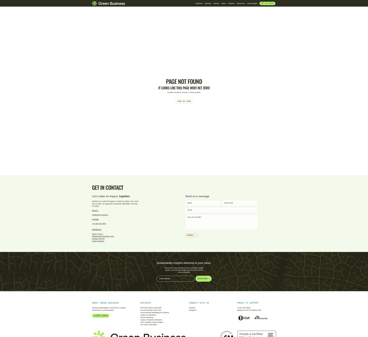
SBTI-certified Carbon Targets (151, 322)
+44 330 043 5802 (99, 224)
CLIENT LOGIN (101, 316)
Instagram (192, 310)
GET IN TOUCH (267, 3)
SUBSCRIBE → (203, 279)
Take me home (184, 101)
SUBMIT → (191, 235)
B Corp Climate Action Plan (150, 310)
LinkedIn (192, 308)
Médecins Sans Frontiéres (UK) (249, 310)
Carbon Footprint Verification (151, 320)
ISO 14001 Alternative (148, 325)
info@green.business (100, 215)
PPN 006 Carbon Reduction (151, 308)
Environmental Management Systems (154, 313)
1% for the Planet (243, 308)
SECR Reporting (146, 317)
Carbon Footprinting (148, 315)
